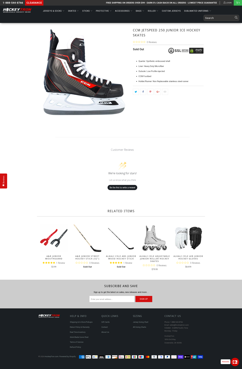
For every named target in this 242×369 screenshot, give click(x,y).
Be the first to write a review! (122, 187)
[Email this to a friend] (165, 92)
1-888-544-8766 (13, 2)
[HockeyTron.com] (21, 10)
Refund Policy (75, 347)
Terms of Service (76, 342)
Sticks (86, 11)
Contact (104, 327)
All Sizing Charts (139, 327)
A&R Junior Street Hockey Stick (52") (87, 238)
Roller (152, 11)
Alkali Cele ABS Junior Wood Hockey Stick (121, 238)
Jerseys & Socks (52, 11)
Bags (139, 11)
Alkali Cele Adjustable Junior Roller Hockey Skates (155, 238)
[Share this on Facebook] (143, 92)
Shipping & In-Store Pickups (81, 322)
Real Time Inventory (77, 332)
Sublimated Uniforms (196, 11)
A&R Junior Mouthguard (54, 238)
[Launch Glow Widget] (235, 362)
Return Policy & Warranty (79, 327)
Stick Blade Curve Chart (79, 337)
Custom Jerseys (171, 11)
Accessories (122, 11)
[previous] (41, 247)
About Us (105, 332)
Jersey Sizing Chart (140, 322)
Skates (72, 11)
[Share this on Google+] (158, 92)
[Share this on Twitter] (136, 92)
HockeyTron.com (52, 356)
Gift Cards (105, 322)
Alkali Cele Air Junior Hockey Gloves (188, 238)
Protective (103, 11)
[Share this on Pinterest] (150, 92)
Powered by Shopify (67, 356)
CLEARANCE (34, 2)
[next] (201, 247)
